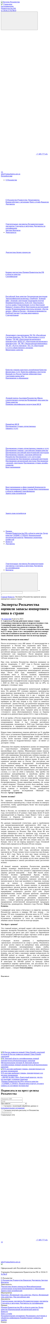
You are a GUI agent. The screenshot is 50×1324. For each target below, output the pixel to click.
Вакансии (45, 202)
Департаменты (34, 200)
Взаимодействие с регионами (17, 202)
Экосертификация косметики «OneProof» (22, 298)
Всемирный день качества (37, 400)
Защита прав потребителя (16, 513)
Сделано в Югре (18, 307)
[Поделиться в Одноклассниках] (18, 1014)
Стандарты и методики (24, 226)
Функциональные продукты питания (26, 309)
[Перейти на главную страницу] (10, 2)
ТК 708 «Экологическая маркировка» (33, 343)
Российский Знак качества (16, 296)
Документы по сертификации (31, 1303)
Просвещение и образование (33, 1289)
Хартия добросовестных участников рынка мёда (24, 375)
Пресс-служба (35, 202)
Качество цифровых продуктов (33, 372)
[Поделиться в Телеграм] (18, 1032)
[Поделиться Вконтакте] (18, 996)
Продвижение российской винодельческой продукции (27, 453)
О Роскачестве (11, 200)
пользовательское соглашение (13, 1108)
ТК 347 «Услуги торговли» (16, 346)
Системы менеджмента (29, 313)
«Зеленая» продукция (18, 301)
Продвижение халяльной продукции (33, 459)
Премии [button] (9, 531)
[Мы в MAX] (18, 100)
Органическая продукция (37, 296)
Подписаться (6, 1112)
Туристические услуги (26, 305)
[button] (19, 582)
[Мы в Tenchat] (18, 118)
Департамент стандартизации (17, 335)
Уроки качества (12, 402)
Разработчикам (26, 1318)
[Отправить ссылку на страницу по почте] (18, 1050)
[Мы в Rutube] (18, 136)
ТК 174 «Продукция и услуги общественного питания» (24, 347)
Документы (36, 1280)
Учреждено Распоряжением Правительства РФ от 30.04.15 (8, 7)
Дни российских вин (21, 1297)
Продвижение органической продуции (21, 461)
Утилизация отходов (36, 301)
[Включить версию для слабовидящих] (19, 21)
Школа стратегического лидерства (24, 399)
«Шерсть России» (19, 311)
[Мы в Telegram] (18, 83)
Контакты (16, 230)
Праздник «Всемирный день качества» (16, 1295)
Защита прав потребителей (11, 1291)
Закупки (9, 230)
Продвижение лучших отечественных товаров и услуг (27, 448)
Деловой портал (12, 398)
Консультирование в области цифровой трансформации (27, 490)
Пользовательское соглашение (13, 1316)
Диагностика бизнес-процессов (13, 1286)
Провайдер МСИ (12, 424)
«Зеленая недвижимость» (37, 311)
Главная (4, 597)
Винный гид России (14, 374)
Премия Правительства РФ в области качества (24, 533)
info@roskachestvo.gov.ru (10, 174)
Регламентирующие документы (35, 1301)
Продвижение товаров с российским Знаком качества (27, 450)
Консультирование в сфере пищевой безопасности (26, 487)
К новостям (7, 619)
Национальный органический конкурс (23, 536)
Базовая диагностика (14, 272)
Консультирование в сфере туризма (20, 489)
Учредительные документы (17, 224)
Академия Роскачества (28, 398)
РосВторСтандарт (13, 313)
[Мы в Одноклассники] (18, 65)
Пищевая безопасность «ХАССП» (19, 303)
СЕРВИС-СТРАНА (20, 535)
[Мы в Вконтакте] (18, 47)
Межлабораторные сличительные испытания (21, 1287)
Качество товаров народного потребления (22, 370)
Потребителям (6, 176)
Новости (9, 542)
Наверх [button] (4, 1322)
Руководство (22, 200)
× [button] (1, 595)
